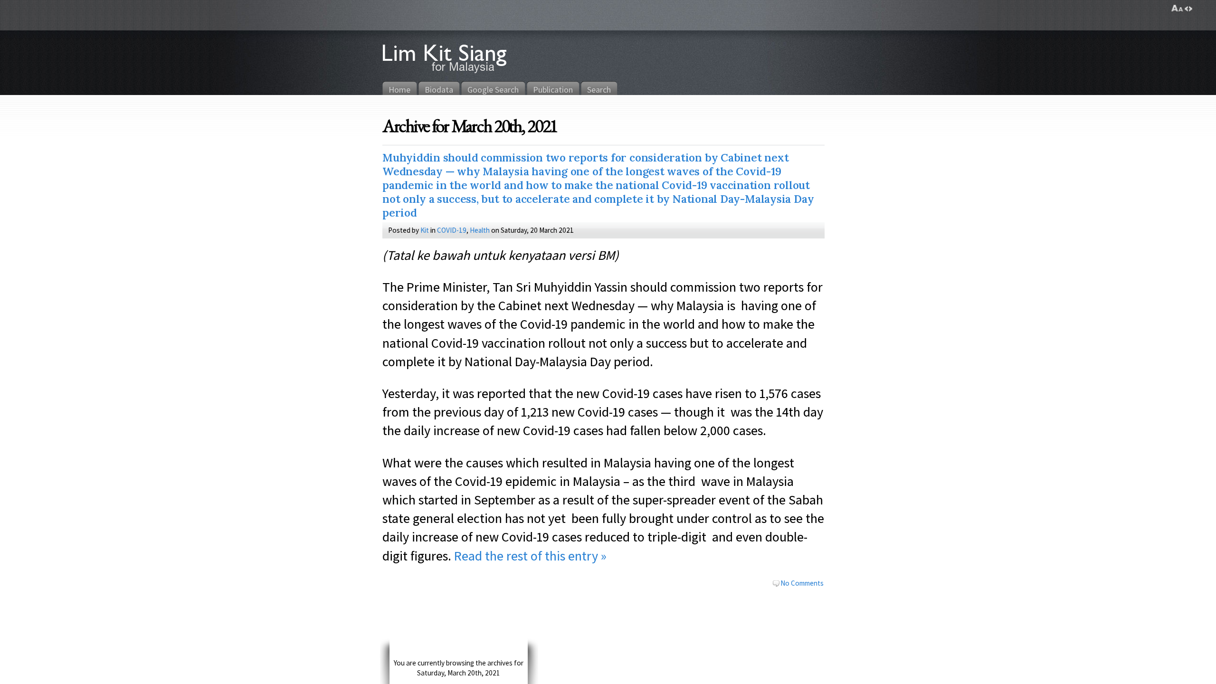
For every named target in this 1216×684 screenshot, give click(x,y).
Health (480, 230)
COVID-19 (451, 230)
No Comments (802, 583)
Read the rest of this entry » (530, 555)
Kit (424, 230)
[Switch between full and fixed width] (1188, 8)
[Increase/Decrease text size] (1177, 8)
